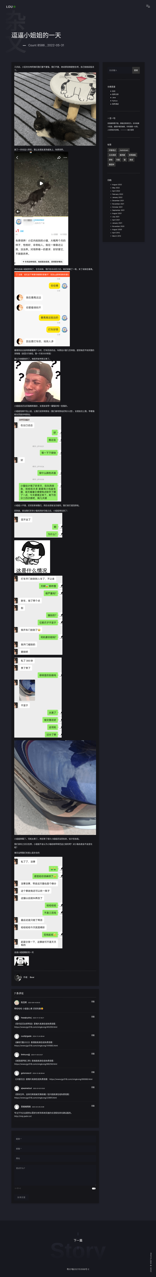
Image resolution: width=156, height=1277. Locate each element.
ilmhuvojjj (25, 1054)
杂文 (113, 91)
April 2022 (116, 191)
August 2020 (117, 229)
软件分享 (115, 94)
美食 (131, 160)
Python (114, 101)
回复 (93, 1001)
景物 (110, 160)
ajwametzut (26, 1088)
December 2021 (118, 200)
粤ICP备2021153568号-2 (78, 1269)
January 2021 (117, 223)
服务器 (122, 155)
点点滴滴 (112, 155)
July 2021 (115, 217)
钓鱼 (118, 160)
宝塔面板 (132, 155)
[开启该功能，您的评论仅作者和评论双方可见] (94, 1188)
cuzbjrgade (26, 1036)
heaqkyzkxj (26, 1017)
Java (114, 97)
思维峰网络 (26, 1106)
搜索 (136, 70)
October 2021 (117, 207)
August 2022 (117, 184)
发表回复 (21, 1197)
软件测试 (115, 104)
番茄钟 (111, 164)
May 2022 (116, 188)
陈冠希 (24, 1002)
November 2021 (118, 204)
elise (151, 1255)
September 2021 (118, 210)
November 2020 (118, 226)
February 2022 (117, 194)
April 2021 (116, 220)
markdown (124, 150)
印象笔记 (112, 150)
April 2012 (116, 233)
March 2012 (116, 236)
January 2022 (117, 197)
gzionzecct (26, 1073)
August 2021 (117, 213)
